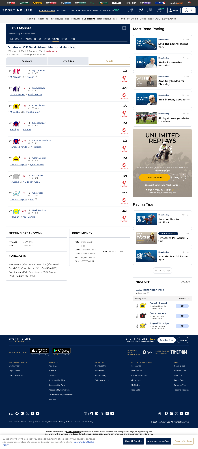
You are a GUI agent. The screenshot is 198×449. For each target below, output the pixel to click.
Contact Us (100, 366)
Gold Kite (37, 175)
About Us (53, 366)
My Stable (135, 385)
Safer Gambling (102, 380)
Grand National (16, 375)
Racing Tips (179, 366)
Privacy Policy (34, 422)
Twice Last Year (158, 313)
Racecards (136, 366)
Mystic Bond (39, 70)
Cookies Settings (183, 441)
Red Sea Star (39, 210)
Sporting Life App (57, 385)
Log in (183, 340)
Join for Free (155, 177)
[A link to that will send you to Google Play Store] (63, 352)
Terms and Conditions (17, 422)
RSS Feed (53, 399)
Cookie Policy (87, 422)
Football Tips (180, 370)
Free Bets (135, 390)
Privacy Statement (49, 422)
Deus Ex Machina (41, 140)
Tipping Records (181, 390)
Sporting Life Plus (57, 380)
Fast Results (136, 370)
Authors (52, 370)
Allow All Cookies (133, 441)
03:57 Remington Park (150, 289)
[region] (99, 442)
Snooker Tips (180, 385)
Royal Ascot (14, 370)
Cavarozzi (37, 192)
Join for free (166, 340)
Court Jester (39, 157)
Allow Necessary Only (158, 441)
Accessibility (101, 375)
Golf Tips (178, 375)
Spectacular (38, 122)
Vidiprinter (136, 380)
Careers (52, 375)
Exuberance (38, 88)
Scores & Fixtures (139, 375)
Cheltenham (14, 366)
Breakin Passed (158, 303)
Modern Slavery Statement (61, 394)
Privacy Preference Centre (69, 422)
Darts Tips (178, 380)
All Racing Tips (162, 270)
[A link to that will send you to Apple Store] (40, 352)
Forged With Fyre (160, 323)
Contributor (38, 105)
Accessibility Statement (59, 390)
